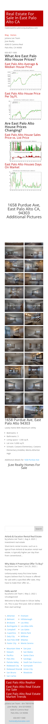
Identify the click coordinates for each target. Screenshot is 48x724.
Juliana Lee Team (15, 539)
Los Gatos (25, 629)
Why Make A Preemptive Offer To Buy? (24, 563)
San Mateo (28, 652)
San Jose (27, 648)
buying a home (11, 569)
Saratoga (27, 659)
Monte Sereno (27, 643)
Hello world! (11, 591)
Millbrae (24, 636)
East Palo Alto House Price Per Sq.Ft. (22, 94)
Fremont (24, 616)
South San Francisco (32, 662)
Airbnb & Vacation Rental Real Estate (23, 536)
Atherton (11, 616)
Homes (13, 35)
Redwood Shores (14, 669)
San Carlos (11, 676)
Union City (28, 669)
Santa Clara (28, 655)
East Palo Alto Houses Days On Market (23, 165)
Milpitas (24, 640)
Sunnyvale (28, 665)
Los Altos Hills (27, 626)
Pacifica (10, 655)
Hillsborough (26, 619)
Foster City (11, 643)
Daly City (11, 636)
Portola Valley (13, 662)
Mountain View (13, 648)
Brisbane (11, 622)
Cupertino (11, 633)
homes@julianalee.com (19, 721)
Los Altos (25, 622)
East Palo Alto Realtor (20, 682)
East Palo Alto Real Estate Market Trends (23, 695)
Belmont (10, 619)
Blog (7, 35)
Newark (10, 652)
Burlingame (12, 626)
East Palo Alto (13, 640)
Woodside (27, 672)
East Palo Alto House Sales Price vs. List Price (23, 136)
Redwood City (13, 665)
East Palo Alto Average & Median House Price (21, 65)
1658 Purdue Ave (31, 460)
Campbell (11, 629)
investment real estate (15, 542)
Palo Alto (10, 659)
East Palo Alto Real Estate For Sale (23, 688)
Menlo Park (26, 633)
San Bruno (11, 672)
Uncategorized (11, 597)
